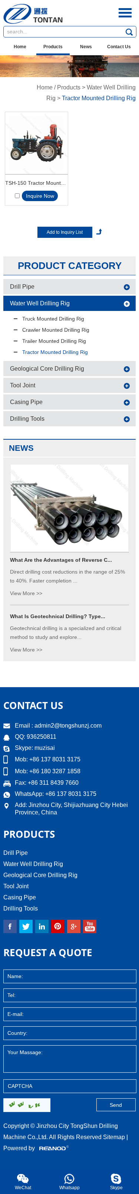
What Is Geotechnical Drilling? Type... (57, 616)
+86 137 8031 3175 (70, 794)
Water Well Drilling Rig (40, 303)
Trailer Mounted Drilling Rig (54, 341)
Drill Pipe (22, 286)
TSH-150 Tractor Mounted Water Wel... (36, 183)
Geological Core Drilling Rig (47, 368)
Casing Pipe (26, 402)
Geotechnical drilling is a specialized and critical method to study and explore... (65, 632)
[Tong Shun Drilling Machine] (33, 22)
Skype (116, 1187)
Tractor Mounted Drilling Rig (99, 98)
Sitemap (114, 1137)
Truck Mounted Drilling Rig (53, 319)
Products (53, 46)
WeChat (23, 1187)
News (86, 46)
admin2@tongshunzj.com (68, 725)
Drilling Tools (27, 419)
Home (20, 46)
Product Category (70, 265)
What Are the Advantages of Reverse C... (61, 560)
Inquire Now (40, 196)
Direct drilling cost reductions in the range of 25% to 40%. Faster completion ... (67, 576)
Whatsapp (69, 1187)
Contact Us (119, 46)
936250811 (40, 737)
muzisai (44, 748)
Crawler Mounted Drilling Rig (55, 330)
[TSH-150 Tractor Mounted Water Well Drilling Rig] (36, 143)
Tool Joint (22, 385)
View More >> (26, 593)
